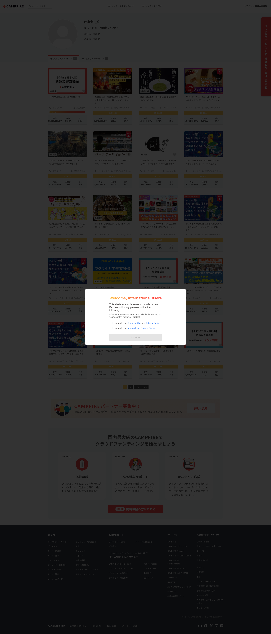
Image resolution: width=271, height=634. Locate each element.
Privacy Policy (152, 323)
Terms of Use (134, 323)
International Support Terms (141, 328)
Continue (135, 337)
